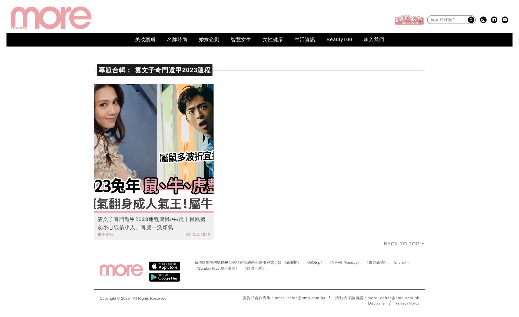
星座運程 (106, 234)
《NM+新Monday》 (344, 262)
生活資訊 (305, 39)
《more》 (399, 262)
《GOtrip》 (314, 262)
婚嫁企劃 (209, 39)
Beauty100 (339, 39)
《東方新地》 (376, 262)
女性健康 (273, 39)
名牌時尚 (177, 39)
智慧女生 (241, 39)
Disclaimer (377, 303)
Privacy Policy (407, 303)
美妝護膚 (145, 39)
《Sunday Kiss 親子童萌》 (216, 268)
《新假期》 (291, 262)
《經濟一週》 (254, 268)
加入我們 (374, 39)
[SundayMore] (51, 17)
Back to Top (402, 243)
